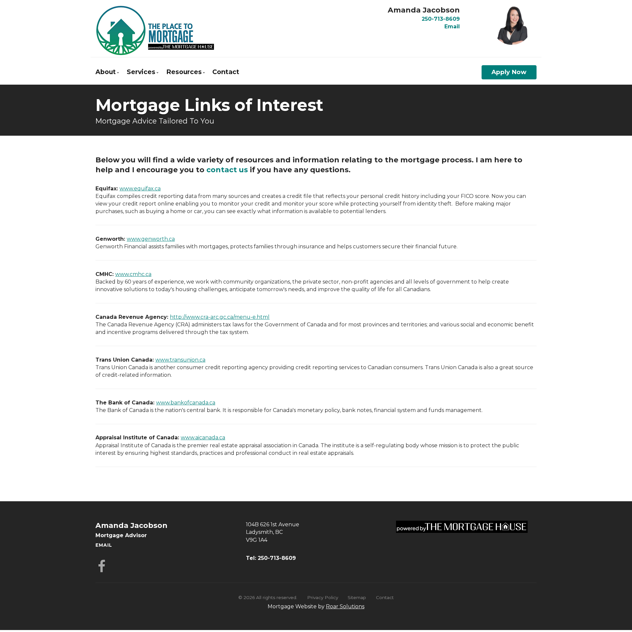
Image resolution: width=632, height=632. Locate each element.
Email (452, 26)
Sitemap (357, 597)
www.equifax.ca (140, 188)
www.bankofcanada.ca (185, 402)
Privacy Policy (322, 597)
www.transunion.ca (180, 360)
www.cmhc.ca (133, 274)
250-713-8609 (441, 19)
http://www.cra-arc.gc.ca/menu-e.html (220, 317)
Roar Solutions (345, 606)
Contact (225, 72)
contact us (227, 169)
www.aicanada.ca (203, 437)
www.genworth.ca (151, 239)
